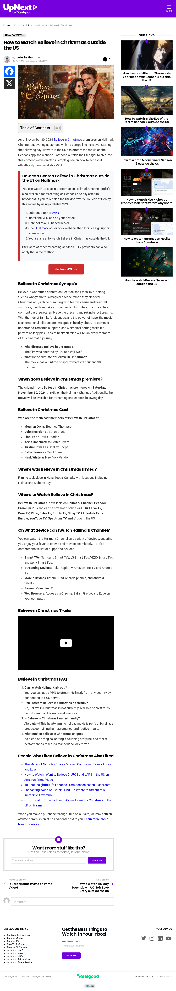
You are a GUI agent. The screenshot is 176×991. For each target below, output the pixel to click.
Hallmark (42, 228)
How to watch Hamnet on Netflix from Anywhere (147, 240)
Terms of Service (144, 976)
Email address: (71, 941)
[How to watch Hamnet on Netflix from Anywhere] (147, 221)
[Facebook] (9, 71)
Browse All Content (17, 947)
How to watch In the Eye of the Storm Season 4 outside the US (146, 120)
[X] (9, 83)
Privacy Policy (165, 976)
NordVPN (52, 213)
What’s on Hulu (15, 953)
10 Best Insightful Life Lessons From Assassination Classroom (67, 785)
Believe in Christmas (68, 139)
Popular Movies (15, 938)
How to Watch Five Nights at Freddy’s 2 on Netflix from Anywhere (146, 201)
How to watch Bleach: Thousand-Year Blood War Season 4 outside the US (146, 76)
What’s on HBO (15, 956)
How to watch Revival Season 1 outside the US (146, 282)
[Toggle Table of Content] (56, 128)
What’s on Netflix (16, 950)
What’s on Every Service (19, 962)
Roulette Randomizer (18, 935)
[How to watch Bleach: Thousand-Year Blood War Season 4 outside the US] (147, 54)
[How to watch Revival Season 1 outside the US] (147, 261)
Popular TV (13, 941)
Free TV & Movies (16, 944)
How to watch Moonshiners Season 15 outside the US (147, 162)
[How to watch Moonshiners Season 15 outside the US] (147, 141)
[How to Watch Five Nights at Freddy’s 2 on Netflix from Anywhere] (147, 182)
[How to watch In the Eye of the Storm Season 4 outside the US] (147, 100)
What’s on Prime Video (19, 959)
